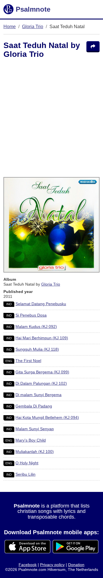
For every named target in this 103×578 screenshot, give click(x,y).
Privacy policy (52, 564)
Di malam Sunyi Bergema (38, 394)
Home (9, 26)
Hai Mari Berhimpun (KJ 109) (41, 338)
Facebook (28, 564)
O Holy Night (26, 463)
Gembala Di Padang (33, 406)
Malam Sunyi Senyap (34, 429)
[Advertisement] (51, 119)
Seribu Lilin (25, 474)
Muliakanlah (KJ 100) (34, 451)
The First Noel (28, 360)
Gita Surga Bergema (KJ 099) (42, 372)
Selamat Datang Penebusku (40, 304)
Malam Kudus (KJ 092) (36, 326)
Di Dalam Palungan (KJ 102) (41, 383)
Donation (76, 564)
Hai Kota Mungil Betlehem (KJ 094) (47, 417)
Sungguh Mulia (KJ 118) (37, 349)
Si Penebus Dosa (31, 315)
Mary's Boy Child (30, 440)
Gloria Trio (32, 26)
